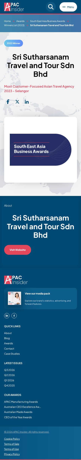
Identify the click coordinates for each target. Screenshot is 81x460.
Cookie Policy (12, 438)
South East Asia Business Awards (47, 21)
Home (7, 21)
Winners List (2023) (14, 25)
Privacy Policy (12, 454)
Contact (9, 348)
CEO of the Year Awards (18, 417)
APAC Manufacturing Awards (21, 401)
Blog (7, 338)
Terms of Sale (11, 443)
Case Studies (12, 353)
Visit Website (18, 249)
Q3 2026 (9, 369)
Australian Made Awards (18, 411)
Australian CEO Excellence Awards (23, 406)
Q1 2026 (9, 380)
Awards (20, 21)
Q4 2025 (9, 385)
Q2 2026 (9, 375)
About (8, 333)
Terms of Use (11, 449)
